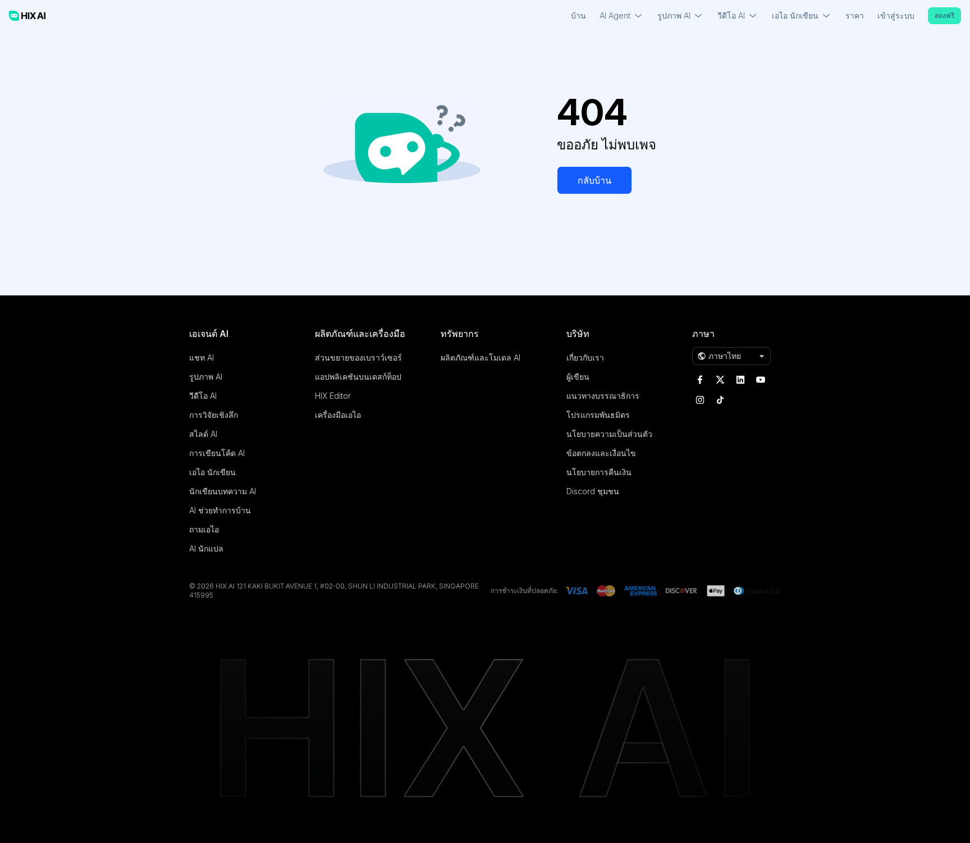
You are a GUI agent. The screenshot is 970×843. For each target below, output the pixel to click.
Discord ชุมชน (592, 491)
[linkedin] (740, 380)
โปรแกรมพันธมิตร (598, 415)
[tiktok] (720, 400)
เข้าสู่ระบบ (895, 15)
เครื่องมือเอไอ (338, 415)
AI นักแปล (206, 548)
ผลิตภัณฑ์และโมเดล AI (480, 357)
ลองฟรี (944, 15)
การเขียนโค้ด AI (217, 453)
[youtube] (761, 380)
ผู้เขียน (577, 376)
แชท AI (201, 357)
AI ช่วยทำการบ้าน (220, 510)
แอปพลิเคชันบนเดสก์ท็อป (358, 376)
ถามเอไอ (204, 529)
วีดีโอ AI (203, 395)
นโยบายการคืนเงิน (599, 472)
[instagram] (700, 400)
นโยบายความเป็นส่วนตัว (609, 434)
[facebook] (700, 380)
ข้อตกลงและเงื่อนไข (601, 453)
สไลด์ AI (203, 434)
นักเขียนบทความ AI (222, 491)
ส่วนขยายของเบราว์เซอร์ (358, 357)
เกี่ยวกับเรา (585, 357)
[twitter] (720, 380)
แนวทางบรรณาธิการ (602, 395)
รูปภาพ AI (205, 376)
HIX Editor (333, 395)
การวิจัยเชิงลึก (213, 415)
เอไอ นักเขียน (212, 472)
